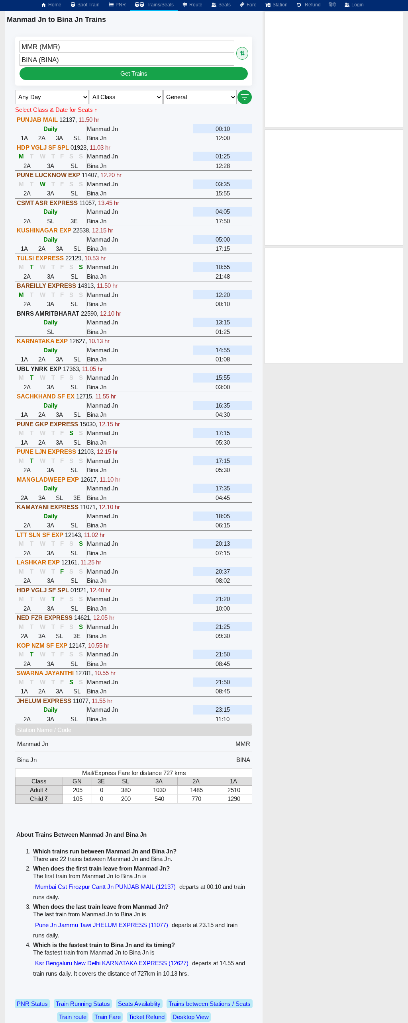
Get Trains (133, 73)
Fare (251, 5)
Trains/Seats (159, 5)
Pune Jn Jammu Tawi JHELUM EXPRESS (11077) (101, 924)
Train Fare (107, 1016)
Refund (311, 5)
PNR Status (32, 1003)
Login (357, 5)
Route (195, 5)
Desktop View (191, 1016)
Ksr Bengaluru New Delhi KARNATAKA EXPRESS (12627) (111, 963)
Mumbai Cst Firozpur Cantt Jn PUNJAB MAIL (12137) (105, 886)
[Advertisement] (334, 69)
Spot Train (88, 5)
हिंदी (332, 5)
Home (54, 5)
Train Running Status (83, 1003)
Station (279, 5)
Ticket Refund (147, 1016)
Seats (224, 5)
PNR (120, 5)
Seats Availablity (139, 1003)
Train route (72, 1016)
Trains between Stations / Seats (210, 1003)
